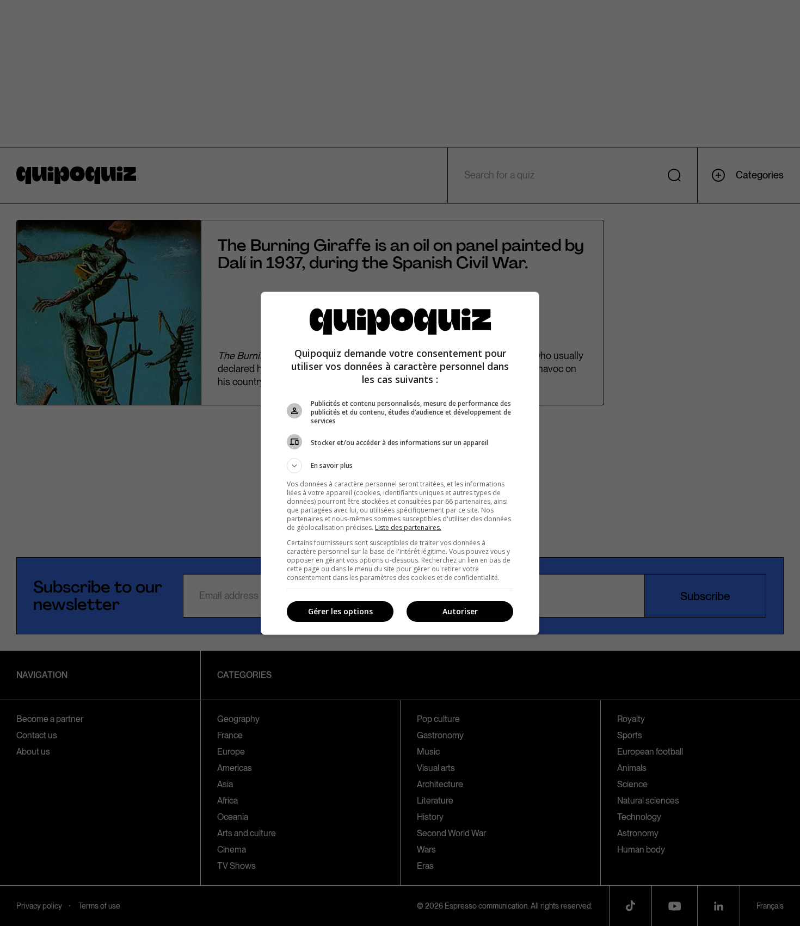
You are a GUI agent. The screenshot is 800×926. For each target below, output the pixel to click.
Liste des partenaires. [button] (408, 527)
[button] (400, 465)
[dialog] (400, 463)
